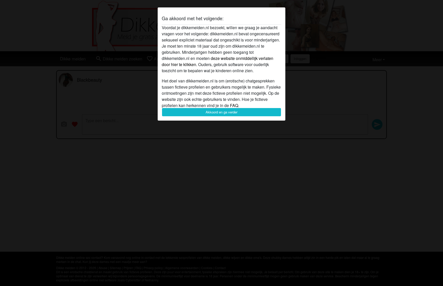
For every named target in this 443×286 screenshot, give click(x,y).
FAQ (234, 105)
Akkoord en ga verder (221, 112)
